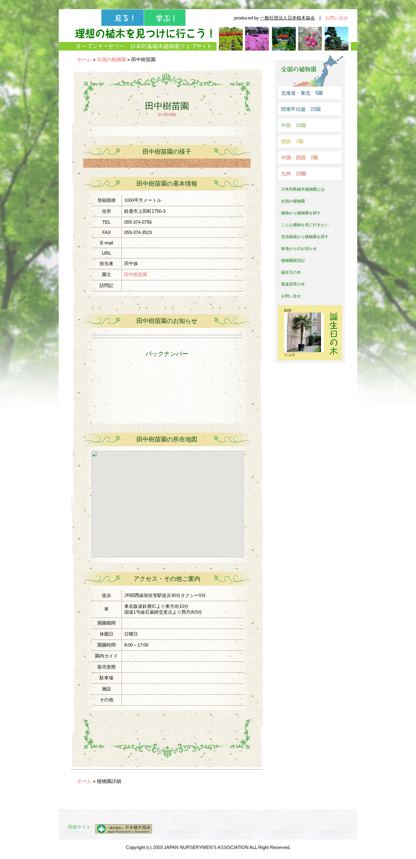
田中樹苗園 (167, 115)
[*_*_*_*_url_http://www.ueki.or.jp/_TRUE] (121, 828)
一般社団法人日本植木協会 (287, 17)
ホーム (84, 59)
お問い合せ (336, 17)
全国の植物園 (111, 59)
